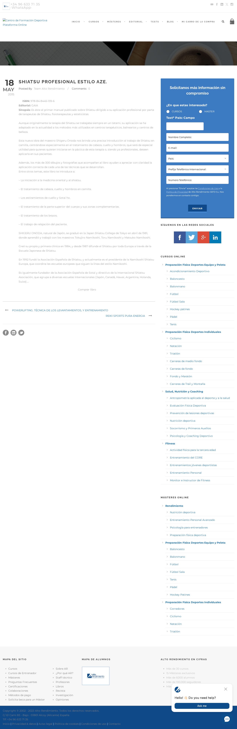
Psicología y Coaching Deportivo (191, 436)
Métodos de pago (19, 695)
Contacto (115, 723)
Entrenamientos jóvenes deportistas (193, 465)
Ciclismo (175, 338)
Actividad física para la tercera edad (193, 450)
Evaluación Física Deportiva (188, 405)
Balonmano (177, 286)
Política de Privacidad (177, 192)
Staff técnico (64, 677)
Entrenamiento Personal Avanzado (192, 520)
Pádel (173, 316)
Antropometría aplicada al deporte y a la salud (200, 398)
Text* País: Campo (180, 118)
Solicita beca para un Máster (26, 699)
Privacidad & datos (24, 723)
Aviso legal (45, 723)
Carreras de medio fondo (186, 361)
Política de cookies (67, 723)
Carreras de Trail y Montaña (187, 384)
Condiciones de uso (93, 723)
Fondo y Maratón (181, 376)
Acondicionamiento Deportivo (189, 271)
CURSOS (177, 111)
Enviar (197, 208)
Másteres (114, 22)
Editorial (136, 22)
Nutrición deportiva (182, 420)
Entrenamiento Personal (186, 472)
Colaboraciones (18, 690)
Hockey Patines (180, 594)
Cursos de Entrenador (22, 673)
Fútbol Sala (177, 301)
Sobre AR (62, 668)
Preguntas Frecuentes (22, 682)
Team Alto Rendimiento (49, 88)
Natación (176, 346)
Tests (155, 22)
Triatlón (175, 353)
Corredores (177, 608)
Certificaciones (18, 686)
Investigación (64, 695)
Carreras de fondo (181, 368)
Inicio (76, 22)
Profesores (63, 682)
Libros (60, 686)
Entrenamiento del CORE (186, 457)
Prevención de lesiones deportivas (192, 413)
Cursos (94, 22)
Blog (170, 22)
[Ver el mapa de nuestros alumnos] (96, 675)
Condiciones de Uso (208, 188)
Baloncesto (177, 278)
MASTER (209, 111)
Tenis (173, 324)
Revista (60, 690)
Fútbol (174, 294)
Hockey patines (180, 309)
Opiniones (62, 699)
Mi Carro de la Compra (198, 22)
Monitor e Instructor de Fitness (190, 480)
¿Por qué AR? (64, 673)
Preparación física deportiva (188, 535)
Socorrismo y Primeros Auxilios (190, 428)
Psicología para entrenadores (189, 527)
